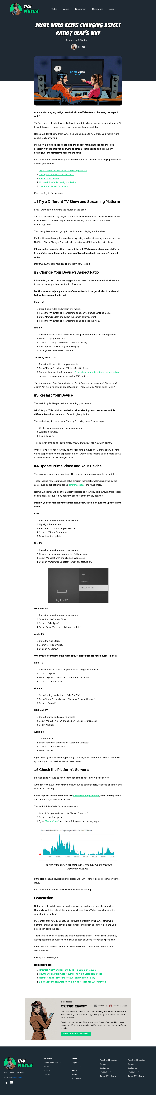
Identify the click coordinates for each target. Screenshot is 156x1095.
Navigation (80, 9)
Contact (47, 1074)
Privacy (47, 1070)
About (112, 9)
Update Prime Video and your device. (58, 182)
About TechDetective (52, 1063)
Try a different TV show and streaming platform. (63, 170)
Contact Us (104, 1068)
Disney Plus (76, 1067)
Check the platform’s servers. (53, 186)
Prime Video (77, 1078)
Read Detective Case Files (75, 1033)
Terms (46, 1067)
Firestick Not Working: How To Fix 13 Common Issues (67, 970)
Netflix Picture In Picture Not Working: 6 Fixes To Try (67, 977)
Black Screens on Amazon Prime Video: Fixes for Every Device (72, 981)
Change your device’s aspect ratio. (56, 174)
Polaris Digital (17, 1077)
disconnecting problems (86, 795)
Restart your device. (49, 178)
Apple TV (76, 1063)
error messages (76, 485)
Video (54, 9)
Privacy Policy (105, 1072)
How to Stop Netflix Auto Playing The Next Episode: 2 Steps (70, 974)
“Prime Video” (51, 821)
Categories (97, 9)
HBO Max (75, 1070)
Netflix (74, 1074)
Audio (66, 9)
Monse (81, 46)
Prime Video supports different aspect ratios (96, 372)
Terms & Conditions (108, 1076)
